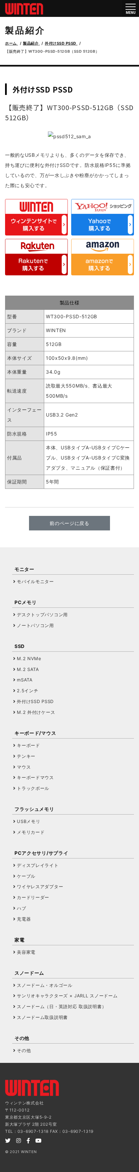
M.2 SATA (28, 669)
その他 (24, 1050)
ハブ (21, 908)
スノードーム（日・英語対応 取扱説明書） (61, 1006)
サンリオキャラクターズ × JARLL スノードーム (67, 995)
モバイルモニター (35, 581)
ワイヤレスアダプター (40, 886)
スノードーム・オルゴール (44, 985)
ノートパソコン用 (35, 625)
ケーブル (26, 876)
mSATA (25, 679)
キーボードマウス (35, 777)
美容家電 (26, 952)
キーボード (28, 745)
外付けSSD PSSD (35, 701)
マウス (24, 767)
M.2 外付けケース (36, 712)
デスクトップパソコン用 (42, 614)
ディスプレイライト (37, 865)
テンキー (26, 756)
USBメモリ (28, 821)
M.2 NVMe (29, 658)
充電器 (24, 919)
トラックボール (33, 788)
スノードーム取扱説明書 (42, 1017)
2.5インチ (27, 690)
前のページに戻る (69, 523)
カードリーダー (33, 897)
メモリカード (31, 832)
